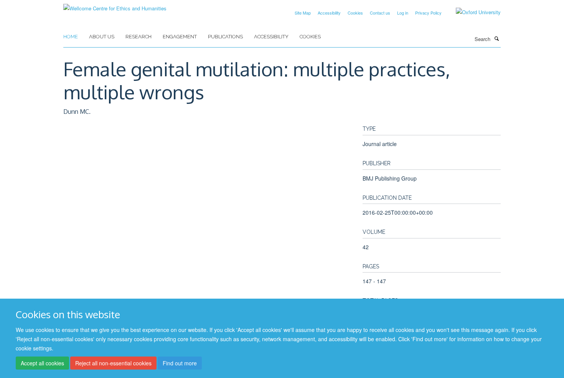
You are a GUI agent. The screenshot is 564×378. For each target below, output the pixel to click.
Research (138, 36)
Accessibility (329, 13)
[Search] (496, 38)
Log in (402, 13)
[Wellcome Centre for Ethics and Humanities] (115, 5)
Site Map (303, 13)
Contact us (380, 13)
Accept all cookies (42, 363)
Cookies (355, 13)
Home (70, 36)
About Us (101, 36)
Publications (225, 36)
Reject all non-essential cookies (113, 363)
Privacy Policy (428, 13)
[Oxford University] (472, 12)
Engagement (180, 36)
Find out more (180, 363)
